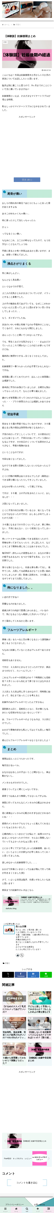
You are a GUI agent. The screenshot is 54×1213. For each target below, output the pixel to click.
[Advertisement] (27, 146)
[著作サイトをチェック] (18, 955)
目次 (24, 179)
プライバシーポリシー (14, 1204)
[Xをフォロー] (22, 955)
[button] (48, 670)
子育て (7, 963)
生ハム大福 (21, 926)
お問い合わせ (39, 1204)
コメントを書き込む (27, 1182)
